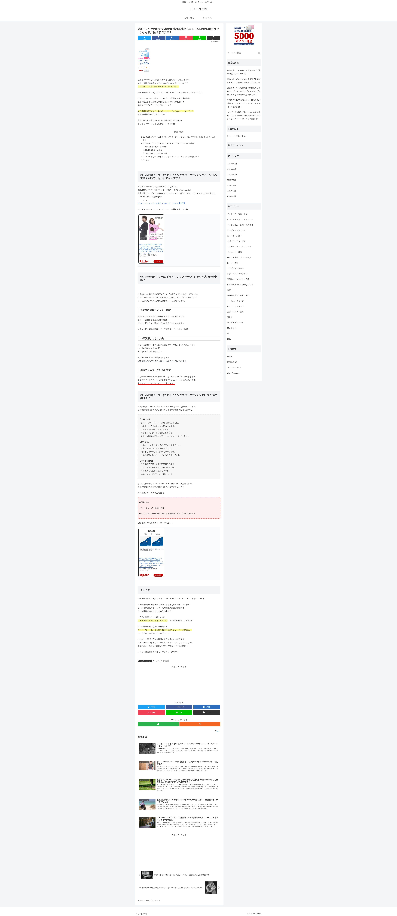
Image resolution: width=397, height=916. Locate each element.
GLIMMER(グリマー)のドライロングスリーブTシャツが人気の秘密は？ (169, 143)
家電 (229, 290)
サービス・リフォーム (236, 230)
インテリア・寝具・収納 (237, 214)
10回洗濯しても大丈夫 (153, 150)
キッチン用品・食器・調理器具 (240, 225)
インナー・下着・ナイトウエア (240, 219)
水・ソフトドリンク (235, 306)
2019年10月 (232, 175)
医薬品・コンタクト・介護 (238, 279)
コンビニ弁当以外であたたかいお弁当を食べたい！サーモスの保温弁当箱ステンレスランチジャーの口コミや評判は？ (244, 115)
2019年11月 (232, 169)
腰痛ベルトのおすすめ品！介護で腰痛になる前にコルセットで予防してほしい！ (244, 80)
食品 (229, 339)
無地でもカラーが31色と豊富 (156, 153)
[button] (259, 53)
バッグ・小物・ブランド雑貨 (239, 257)
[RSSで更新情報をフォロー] (199, 724)
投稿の (232, 362)
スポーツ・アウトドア (236, 241)
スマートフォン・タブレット (239, 247)
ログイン (230, 357)
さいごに (146, 160)
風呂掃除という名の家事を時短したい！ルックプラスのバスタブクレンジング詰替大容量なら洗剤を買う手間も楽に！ (244, 91)
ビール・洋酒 (232, 263)
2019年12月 (232, 164)
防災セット (231, 328)
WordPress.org (233, 373)
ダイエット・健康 (234, 252)
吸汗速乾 (165, 661)
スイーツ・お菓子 (234, 236)
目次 (176, 132)
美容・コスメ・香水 (235, 312)
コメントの (234, 367)
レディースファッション (237, 274)
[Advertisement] (179, 683)
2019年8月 (231, 185)
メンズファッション (145, 661)
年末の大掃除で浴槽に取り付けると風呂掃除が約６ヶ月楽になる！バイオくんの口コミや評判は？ (244, 103)
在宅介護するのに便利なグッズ (240, 285)
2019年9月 (231, 180)
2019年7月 (231, 191)
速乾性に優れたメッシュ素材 (156, 147)
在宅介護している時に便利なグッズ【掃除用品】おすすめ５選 (244, 72)
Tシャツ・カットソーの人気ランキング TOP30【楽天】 (162, 203)
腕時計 (230, 317)
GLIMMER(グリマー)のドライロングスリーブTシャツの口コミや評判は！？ (171, 157)
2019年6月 (231, 196)
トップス (157, 661)
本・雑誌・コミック (235, 301)
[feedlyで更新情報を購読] (158, 724)
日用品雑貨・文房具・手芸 (238, 295)
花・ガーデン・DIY (235, 323)
